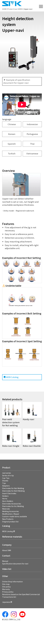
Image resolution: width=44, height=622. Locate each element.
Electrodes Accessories (11, 503)
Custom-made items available (14, 516)
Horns (4, 498)
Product (10, 9)
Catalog (6, 525)
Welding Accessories (10, 511)
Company (6, 544)
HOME (4, 9)
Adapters (6, 485)
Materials (6, 509)
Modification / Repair (10, 514)
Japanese (6, 602)
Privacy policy (7, 592)
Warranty (6, 589)
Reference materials (12, 536)
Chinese (12, 124)
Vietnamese (32, 153)
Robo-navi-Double (32, 445)
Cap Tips (5, 478)
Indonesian (32, 124)
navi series (6, 473)
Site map (6, 584)
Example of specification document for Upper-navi (16, 81)
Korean (11, 134)
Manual (5, 561)
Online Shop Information (12, 581)
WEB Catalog (12, 377)
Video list (6, 569)
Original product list (10, 521)
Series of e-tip (8, 475)
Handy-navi (28, 419)
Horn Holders (7, 501)
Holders (5, 496)
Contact (6, 555)
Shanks (5, 480)
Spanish (12, 143)
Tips (4, 483)
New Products (7, 519)
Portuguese (32, 134)
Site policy (6, 586)
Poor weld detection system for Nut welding (11, 422)
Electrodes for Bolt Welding (13, 491)
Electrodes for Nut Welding (13, 488)
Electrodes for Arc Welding (13, 506)
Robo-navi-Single (10, 445)
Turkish (11, 153)
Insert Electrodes (9, 493)
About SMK (6, 550)
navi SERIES (19, 9)
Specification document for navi (15, 563)
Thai (32, 143)
